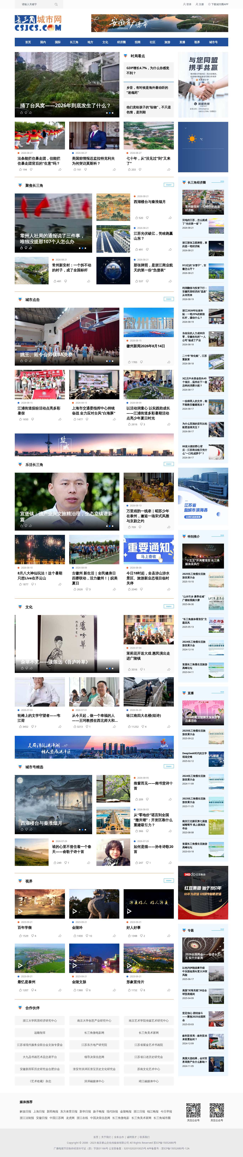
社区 (152, 42)
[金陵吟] (94, 904)
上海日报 (39, 1111)
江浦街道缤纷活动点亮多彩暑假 (39, 410)
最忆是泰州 (26, 981)
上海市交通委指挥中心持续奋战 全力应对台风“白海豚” (93, 410)
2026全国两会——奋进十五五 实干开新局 (202, 956)
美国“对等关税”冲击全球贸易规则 (194, 992)
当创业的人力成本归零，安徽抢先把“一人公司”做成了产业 (194, 336)
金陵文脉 (79, 981)
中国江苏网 (57, 1118)
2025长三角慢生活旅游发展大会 (193, 575)
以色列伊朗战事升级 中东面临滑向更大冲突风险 (194, 971)
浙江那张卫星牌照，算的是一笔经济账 (194, 244)
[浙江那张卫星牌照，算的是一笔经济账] (216, 248)
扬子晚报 (98, 1111)
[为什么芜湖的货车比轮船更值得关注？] (216, 429)
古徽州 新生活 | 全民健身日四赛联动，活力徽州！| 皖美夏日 (95, 578)
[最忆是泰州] (40, 958)
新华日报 (85, 1111)
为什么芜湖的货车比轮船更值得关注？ (194, 425)
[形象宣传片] (149, 958)
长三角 (74, 42)
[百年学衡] (40, 904)
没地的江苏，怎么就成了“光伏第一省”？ (194, 221)
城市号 (213, 42)
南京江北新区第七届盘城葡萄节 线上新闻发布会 (194, 824)
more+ (169, 185)
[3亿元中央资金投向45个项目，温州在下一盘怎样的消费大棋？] (216, 384)
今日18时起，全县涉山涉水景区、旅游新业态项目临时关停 (148, 578)
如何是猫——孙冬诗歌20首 (153, 849)
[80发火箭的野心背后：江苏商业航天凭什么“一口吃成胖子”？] (216, 452)
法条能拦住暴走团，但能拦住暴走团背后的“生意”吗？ (39, 161)
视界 (197, 42)
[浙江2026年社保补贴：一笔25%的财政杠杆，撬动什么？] (216, 316)
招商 (138, 42)
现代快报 (112, 1111)
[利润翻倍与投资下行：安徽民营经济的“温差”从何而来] (216, 293)
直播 (182, 42)
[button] (107, 113)
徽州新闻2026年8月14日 (145, 346)
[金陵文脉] (94, 958)
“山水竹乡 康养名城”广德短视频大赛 (193, 598)
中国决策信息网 (100, 1118)
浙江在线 (82, 1118)
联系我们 (145, 1137)
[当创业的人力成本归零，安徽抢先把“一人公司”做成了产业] (216, 339)
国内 (43, 42)
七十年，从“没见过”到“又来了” (148, 161)
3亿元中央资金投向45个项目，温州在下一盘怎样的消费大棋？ (194, 382)
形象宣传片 (135, 981)
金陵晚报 (125, 1111)
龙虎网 (70, 1118)
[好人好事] (149, 904)
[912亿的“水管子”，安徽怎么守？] (216, 271)
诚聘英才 (132, 1137)
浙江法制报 (27, 1118)
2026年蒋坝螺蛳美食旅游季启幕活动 (202, 719)
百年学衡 (25, 927)
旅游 (167, 42)
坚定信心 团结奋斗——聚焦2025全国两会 (193, 1016)
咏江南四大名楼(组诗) (143, 715)
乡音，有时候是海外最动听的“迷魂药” (147, 90)
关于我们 (106, 1137)
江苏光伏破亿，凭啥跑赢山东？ (153, 236)
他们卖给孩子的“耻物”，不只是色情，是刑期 (148, 109)
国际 (58, 42)
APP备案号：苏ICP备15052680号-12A (168, 1148)
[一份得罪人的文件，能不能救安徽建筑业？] (216, 407)
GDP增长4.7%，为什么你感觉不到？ (147, 70)
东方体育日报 (68, 1111)
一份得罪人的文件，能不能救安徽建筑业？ (194, 402)
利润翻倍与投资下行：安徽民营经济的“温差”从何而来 (194, 291)
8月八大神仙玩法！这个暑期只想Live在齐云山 (40, 575)
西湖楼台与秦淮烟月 (150, 201)
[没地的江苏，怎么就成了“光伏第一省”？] (216, 226)
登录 (188, 4)
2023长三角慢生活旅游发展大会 (193, 800)
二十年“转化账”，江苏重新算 (194, 357)
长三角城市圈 (162, 1118)
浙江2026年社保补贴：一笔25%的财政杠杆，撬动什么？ (193, 314)
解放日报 (25, 1111)
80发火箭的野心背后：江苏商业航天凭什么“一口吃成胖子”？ (194, 450)
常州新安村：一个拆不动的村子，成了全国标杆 (71, 267)
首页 (28, 42)
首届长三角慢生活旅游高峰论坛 (194, 666)
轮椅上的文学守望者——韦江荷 (39, 718)
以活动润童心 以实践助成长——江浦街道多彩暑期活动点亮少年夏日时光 (148, 413)
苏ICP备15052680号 (165, 1142)
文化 (105, 42)
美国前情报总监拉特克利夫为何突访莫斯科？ (93, 161)
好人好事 (133, 927)
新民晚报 (52, 1111)
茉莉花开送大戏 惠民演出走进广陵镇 (148, 656)
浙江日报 (139, 1111)
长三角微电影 (120, 1118)
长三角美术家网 (141, 1118)
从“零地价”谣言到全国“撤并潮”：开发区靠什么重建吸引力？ (153, 819)
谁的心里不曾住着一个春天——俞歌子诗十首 (71, 849)
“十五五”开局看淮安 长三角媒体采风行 (202, 562)
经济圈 (121, 42)
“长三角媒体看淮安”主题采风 (194, 620)
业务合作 (119, 1137)
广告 (169, 453)
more (222, 181)
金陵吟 (77, 927)
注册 (201, 4)
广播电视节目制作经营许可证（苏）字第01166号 (81, 1148)
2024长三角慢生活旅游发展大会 (193, 643)
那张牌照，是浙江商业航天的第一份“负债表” (153, 267)
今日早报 (166, 1111)
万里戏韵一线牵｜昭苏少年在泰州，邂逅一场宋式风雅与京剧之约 (147, 515)
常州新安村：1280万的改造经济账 (202, 208)
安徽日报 (41, 1118)
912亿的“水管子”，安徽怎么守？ (194, 267)
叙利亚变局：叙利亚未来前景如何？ (194, 1037)
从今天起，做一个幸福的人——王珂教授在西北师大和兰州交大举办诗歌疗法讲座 (93, 718)
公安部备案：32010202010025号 (128, 1148)
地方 (90, 42)
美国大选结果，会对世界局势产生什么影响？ (194, 1060)
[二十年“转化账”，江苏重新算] (216, 361)
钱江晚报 (153, 1111)
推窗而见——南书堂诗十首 (153, 786)
